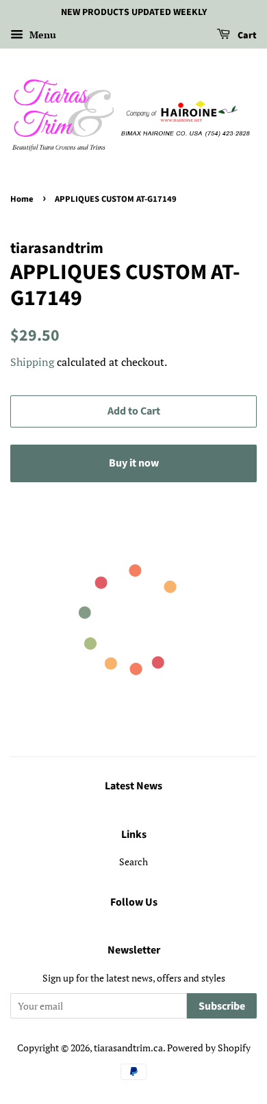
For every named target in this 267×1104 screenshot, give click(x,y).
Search (133, 861)
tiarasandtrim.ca (128, 1047)
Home (22, 199)
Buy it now (134, 463)
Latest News (133, 785)
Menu (41, 34)
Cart (246, 35)
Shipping (32, 361)
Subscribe (222, 1006)
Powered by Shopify (209, 1047)
